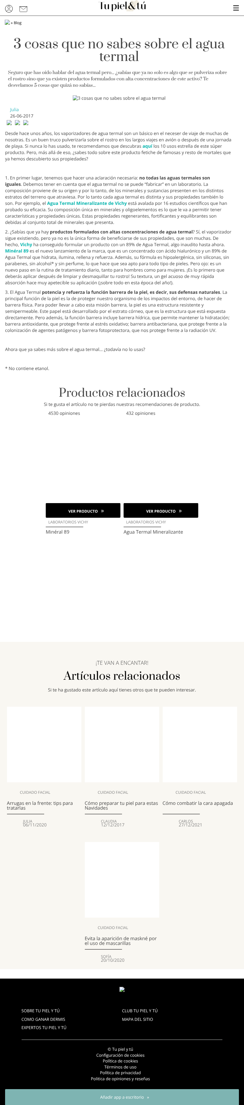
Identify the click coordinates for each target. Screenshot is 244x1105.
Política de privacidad (120, 1072)
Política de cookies (120, 1061)
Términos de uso (120, 1067)
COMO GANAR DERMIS (43, 1019)
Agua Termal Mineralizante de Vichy (87, 203)
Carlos (186, 821)
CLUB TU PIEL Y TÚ (140, 1011)
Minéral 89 (17, 251)
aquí (147, 146)
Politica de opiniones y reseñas (120, 1078)
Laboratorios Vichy (68, 522)
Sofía (106, 957)
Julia (14, 110)
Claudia (109, 821)
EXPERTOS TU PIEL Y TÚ (44, 1027)
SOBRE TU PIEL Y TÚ (41, 1011)
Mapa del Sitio (137, 1019)
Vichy (26, 245)
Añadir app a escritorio (122, 1097)
